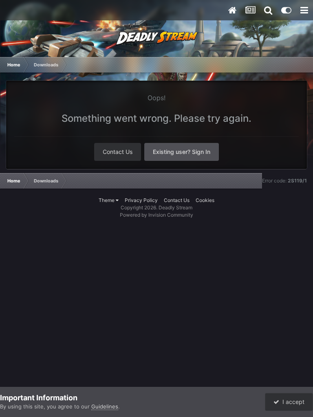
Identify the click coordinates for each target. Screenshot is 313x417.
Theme (107, 200)
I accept (291, 401)
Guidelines (104, 406)
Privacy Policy (141, 200)
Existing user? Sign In (181, 151)
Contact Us (117, 151)
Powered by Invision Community (156, 215)
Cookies (205, 200)
